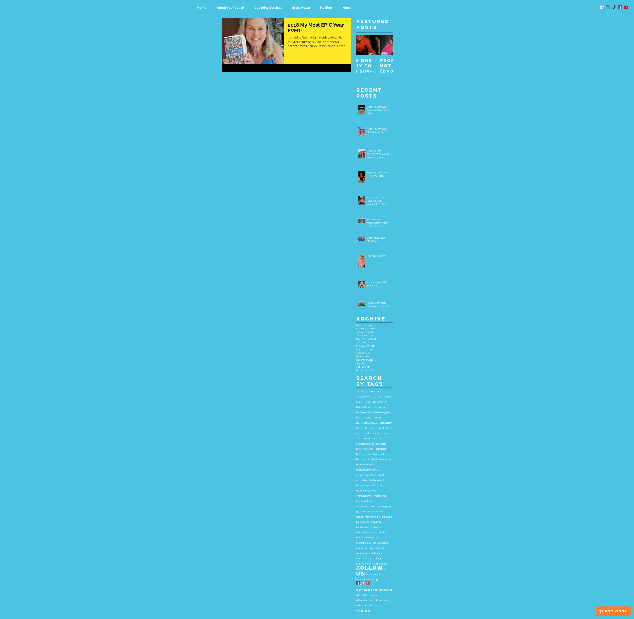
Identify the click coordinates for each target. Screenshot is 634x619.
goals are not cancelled (369, 511)
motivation (362, 548)
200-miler (361, 391)
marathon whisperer (367, 537)
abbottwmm (363, 438)
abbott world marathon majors (372, 433)
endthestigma (363, 495)
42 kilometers (363, 396)
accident (376, 438)
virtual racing (363, 610)
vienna (359, 605)
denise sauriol (376, 480)
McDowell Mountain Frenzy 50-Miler (374, 412)
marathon (382, 532)
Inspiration (379, 407)
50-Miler (377, 396)
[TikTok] (614, 7)
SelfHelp (370, 428)
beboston (381, 443)
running (377, 558)
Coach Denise (363, 402)
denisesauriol (363, 485)
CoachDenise (380, 402)
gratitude (387, 516)
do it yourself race (366, 490)
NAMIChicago (363, 417)
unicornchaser (381, 600)
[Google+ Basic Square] (368, 583)
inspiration (376, 522)
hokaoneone (362, 522)
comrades (361, 480)
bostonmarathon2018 (367, 470)
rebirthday (376, 553)
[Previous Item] (361, 45)
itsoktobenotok (364, 527)
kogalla (378, 527)
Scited (359, 428)
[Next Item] (387, 45)
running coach (379, 563)
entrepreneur (380, 495)
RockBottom (385, 422)
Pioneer (377, 417)
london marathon (365, 532)
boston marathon (381, 459)
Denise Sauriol (364, 407)
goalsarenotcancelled (368, 516)
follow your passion (366, 506)
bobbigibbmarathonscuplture (372, 454)
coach (381, 475)
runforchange (363, 558)
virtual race (371, 605)
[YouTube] (626, 7)
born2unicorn (363, 459)
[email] (602, 7)
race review (362, 553)
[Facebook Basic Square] (358, 583)
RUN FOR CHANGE (366, 422)
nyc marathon (377, 548)
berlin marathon (364, 449)
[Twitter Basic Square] (363, 583)
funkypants (385, 506)
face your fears (364, 501)
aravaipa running (365, 443)
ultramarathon (364, 600)
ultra (358, 595)
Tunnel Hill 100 (385, 428)
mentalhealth (363, 543)
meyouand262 (380, 543)
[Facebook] (620, 7)
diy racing (377, 485)
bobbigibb (381, 449)
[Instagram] (608, 7)
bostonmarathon (365, 464)
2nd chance (375, 391)
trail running (385, 589)
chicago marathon (366, 475)
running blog (363, 563)
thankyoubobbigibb (366, 589)
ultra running (370, 595)
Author (387, 396)
